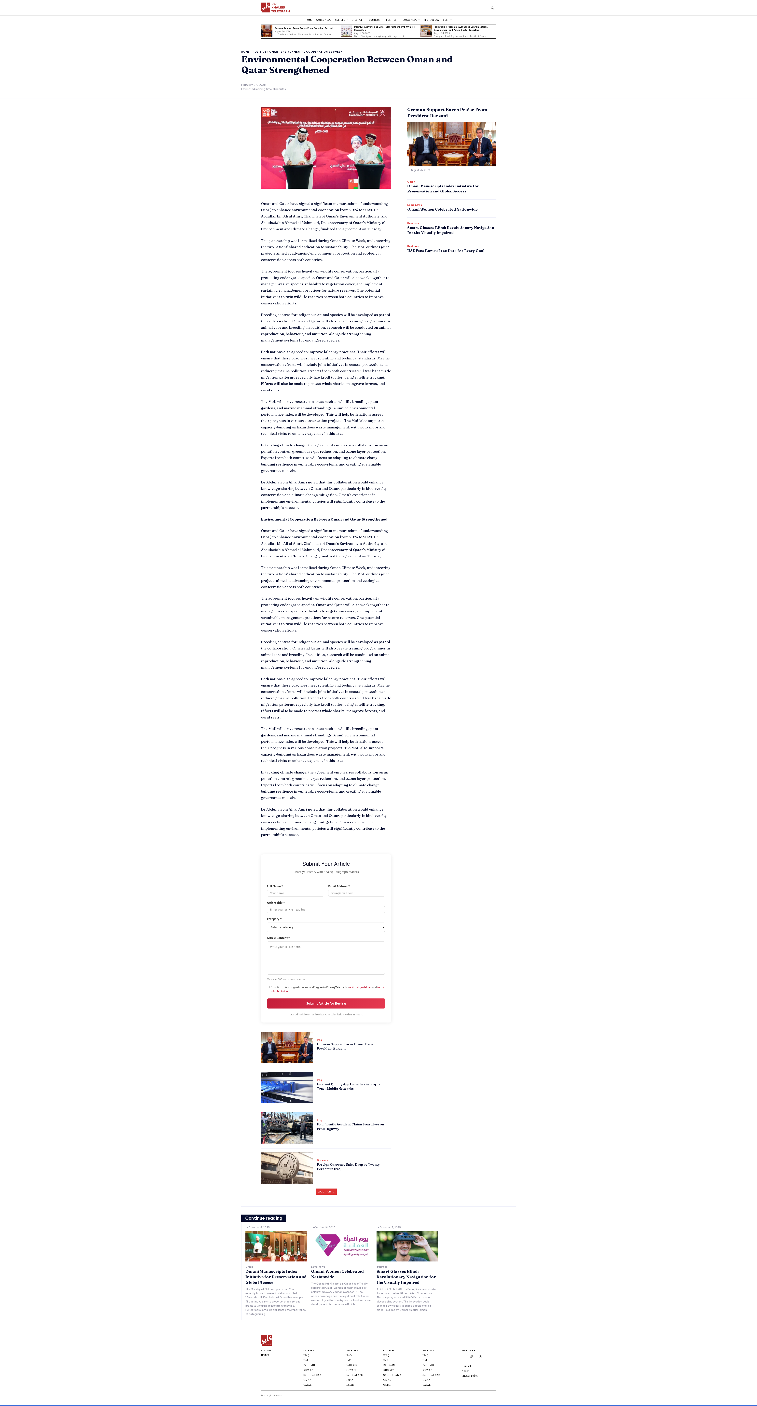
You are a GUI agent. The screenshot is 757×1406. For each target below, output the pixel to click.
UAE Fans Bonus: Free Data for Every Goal (446, 250)
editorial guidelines (360, 987)
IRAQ (306, 1355)
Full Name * (275, 886)
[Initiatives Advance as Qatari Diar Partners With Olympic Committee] (346, 31)
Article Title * (276, 902)
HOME (265, 1355)
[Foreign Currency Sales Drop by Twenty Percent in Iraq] (287, 1168)
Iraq (319, 1040)
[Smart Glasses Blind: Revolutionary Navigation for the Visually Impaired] (407, 1246)
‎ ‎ (317, 1055)
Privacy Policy (470, 1375)
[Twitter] (480, 1356)
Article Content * (278, 938)
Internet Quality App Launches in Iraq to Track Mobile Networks (348, 1086)
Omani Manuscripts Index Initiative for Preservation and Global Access (276, 1277)
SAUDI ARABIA (312, 1375)
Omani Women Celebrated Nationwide (442, 209)
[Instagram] (471, 1356)
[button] (492, 7)
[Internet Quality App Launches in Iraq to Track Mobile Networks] (287, 1087)
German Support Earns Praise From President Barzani (303, 28)
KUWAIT (308, 1370)
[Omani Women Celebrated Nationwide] (342, 1246)
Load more (325, 1191)
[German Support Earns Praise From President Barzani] (266, 31)
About (465, 1370)
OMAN (307, 1379)
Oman (273, 51)
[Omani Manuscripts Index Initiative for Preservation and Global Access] (276, 1246)
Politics (260, 51)
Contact (466, 1366)
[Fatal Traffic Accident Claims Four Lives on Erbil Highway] (287, 1128)
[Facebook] (462, 1356)
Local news (414, 205)
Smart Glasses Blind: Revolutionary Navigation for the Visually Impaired (406, 1277)
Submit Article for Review (326, 1003)
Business (322, 1160)
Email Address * (339, 886)
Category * (274, 919)
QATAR (307, 1384)
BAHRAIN (309, 1365)
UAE (306, 1360)
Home (245, 51)
